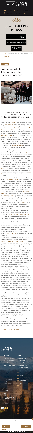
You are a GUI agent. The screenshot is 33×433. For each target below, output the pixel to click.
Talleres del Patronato (9, 128)
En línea (5, 381)
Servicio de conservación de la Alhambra (12, 241)
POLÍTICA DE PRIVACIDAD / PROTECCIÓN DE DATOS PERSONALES (9, 397)
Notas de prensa (11, 36)
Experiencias (7, 377)
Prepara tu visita (23, 365)
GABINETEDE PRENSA (21, 37)
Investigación (7, 362)
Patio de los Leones (6, 135)
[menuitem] (18, 13)
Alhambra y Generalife (9, 358)
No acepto (26, 426)
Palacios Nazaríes (8, 124)
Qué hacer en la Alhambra (9, 365)
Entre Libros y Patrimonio (9, 384)
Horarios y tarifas (23, 362)
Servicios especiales (23, 367)
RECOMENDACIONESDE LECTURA (16, 48)
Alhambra (13, 122)
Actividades (6, 376)
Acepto (6, 426)
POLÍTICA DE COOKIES (8, 401)
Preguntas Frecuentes (24, 363)
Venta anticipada (23, 358)
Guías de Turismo (23, 369)
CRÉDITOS (6, 403)
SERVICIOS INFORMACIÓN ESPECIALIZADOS (16, 42)
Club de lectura (7, 383)
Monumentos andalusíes (9, 360)
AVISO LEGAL (6, 393)
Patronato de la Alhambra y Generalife (18, 214)
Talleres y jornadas (8, 379)
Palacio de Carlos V (12, 179)
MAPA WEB (6, 390)
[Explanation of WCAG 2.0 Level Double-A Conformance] (8, 408)
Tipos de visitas (22, 360)
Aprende (6, 363)
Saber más (4, 429)
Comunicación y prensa (13, 53)
